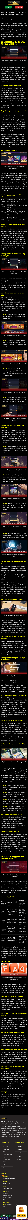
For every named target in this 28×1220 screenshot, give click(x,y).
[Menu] (2, 3)
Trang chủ (4, 12)
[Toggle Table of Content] (10, 19)
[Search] (26, 2)
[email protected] (8, 1188)
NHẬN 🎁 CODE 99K (21, 1215)
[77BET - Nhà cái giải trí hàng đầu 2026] (14, 2)
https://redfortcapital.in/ (10, 1178)
